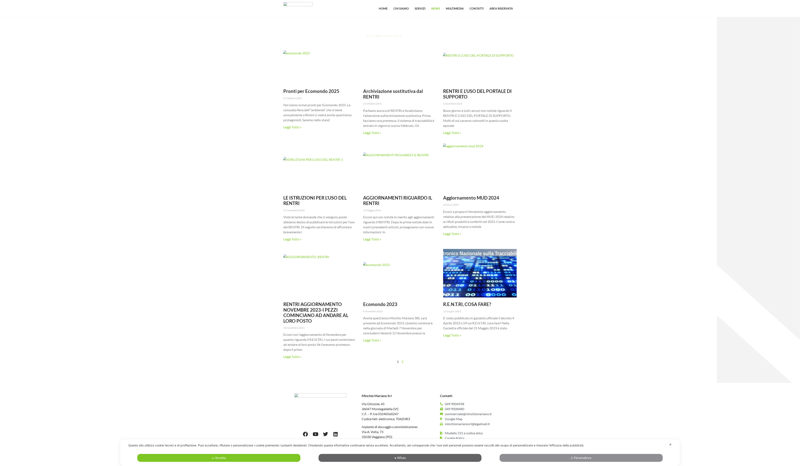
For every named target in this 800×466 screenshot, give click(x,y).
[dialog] (400, 452)
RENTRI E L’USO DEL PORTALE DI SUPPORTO (477, 93)
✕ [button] (670, 444)
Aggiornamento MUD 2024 (471, 198)
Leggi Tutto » (292, 127)
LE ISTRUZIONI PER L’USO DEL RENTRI (315, 200)
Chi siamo (401, 8)
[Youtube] (315, 434)
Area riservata (501, 8)
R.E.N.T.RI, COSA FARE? (467, 304)
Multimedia (455, 8)
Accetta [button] (220, 458)
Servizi (420, 8)
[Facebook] (305, 434)
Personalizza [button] (582, 458)
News (435, 8)
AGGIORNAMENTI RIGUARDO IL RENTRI (397, 200)
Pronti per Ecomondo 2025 (311, 91)
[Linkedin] (335, 434)
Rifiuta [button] (401, 458)
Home (383, 8)
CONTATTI (477, 8)
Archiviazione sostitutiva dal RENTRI (393, 93)
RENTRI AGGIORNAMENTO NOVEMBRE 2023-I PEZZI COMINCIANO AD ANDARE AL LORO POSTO (315, 312)
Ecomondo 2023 (380, 304)
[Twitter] (325, 434)
